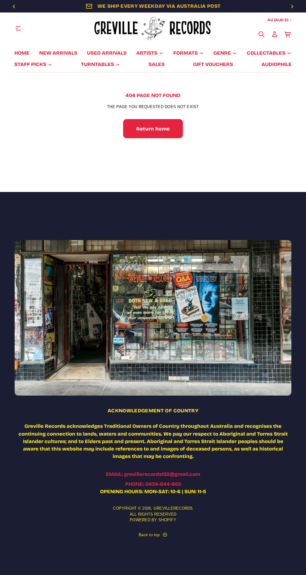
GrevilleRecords (173, 508)
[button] (261, 34)
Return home (153, 129)
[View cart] (287, 34)
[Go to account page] (274, 34)
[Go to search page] (261, 34)
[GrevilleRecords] (153, 28)
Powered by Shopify (153, 520)
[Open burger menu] (18, 28)
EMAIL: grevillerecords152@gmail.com (153, 474)
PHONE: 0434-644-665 (153, 484)
